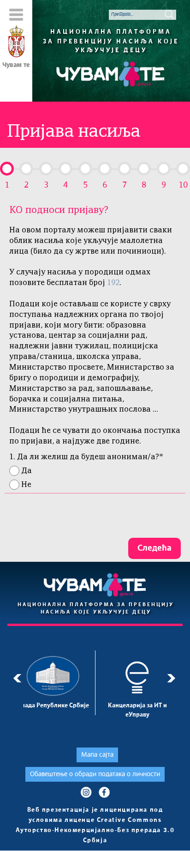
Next (172, 678)
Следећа (154, 548)
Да (26, 471)
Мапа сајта (97, 755)
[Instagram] (86, 792)
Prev (17, 678)
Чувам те (16, 65)
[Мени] (16, 14)
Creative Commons (129, 820)
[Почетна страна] (16, 43)
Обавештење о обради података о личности (95, 774)
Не (26, 485)
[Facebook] (104, 792)
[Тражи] (169, 14)
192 (113, 283)
